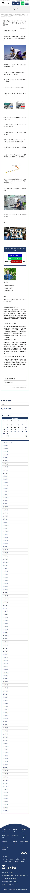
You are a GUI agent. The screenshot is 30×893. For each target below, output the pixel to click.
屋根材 (25, 387)
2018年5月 (5, 731)
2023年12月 (6, 525)
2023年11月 (5, 528)
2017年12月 (6, 746)
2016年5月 (5, 801)
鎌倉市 (22, 861)
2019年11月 (5, 675)
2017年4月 (5, 771)
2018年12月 (6, 709)
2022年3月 (5, 589)
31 (7, 433)
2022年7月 (5, 577)
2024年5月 (5, 510)
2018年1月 (5, 743)
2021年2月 (5, 629)
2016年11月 (5, 783)
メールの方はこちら (16, 255)
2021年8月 (5, 611)
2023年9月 (5, 534)
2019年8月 (5, 685)
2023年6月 (5, 543)
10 (7, 427)
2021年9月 (5, 608)
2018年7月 (5, 724)
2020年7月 (5, 651)
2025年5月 (5, 479)
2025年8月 (5, 470)
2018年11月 (5, 712)
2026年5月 (5, 445)
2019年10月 (6, 678)
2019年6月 (5, 691)
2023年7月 (5, 540)
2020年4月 (5, 660)
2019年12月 (6, 672)
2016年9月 (5, 789)
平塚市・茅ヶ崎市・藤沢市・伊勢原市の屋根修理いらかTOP (13, 14)
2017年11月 (5, 749)
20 (18, 429)
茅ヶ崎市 (5, 859)
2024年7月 (5, 507)
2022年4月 (5, 586)
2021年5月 (5, 620)
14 (22, 427)
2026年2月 (5, 454)
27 (18, 431)
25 (11, 431)
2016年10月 (6, 786)
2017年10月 (6, 752)
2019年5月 (5, 694)
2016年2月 (5, 807)
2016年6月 (5, 798)
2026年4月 (5, 448)
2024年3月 (5, 516)
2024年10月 (6, 497)
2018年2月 (5, 740)
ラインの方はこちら (16, 258)
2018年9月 (5, 718)
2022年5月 (5, 583)
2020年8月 (5, 648)
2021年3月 (5, 626)
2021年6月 (5, 617)
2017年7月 (5, 761)
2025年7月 (5, 473)
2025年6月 (5, 476)
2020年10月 (6, 642)
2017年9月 (5, 755)
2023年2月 (5, 556)
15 (26, 427)
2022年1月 (5, 596)
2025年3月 (5, 485)
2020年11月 (5, 639)
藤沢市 (12, 859)
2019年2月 (5, 703)
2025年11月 (5, 464)
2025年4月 (5, 482)
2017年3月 (5, 774)
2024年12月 (6, 491)
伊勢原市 (18, 859)
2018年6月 (5, 728)
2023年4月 (5, 550)
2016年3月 (5, 804)
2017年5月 (5, 767)
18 (11, 429)
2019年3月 (5, 700)
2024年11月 (5, 494)
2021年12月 (6, 599)
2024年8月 (5, 503)
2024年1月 (5, 522)
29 (26, 431)
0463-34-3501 (17, 261)
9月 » (26, 436)
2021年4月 (5, 623)
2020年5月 (5, 657)
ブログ (18, 387)
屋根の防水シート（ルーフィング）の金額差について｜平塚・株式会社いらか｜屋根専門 (14, 23)
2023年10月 (6, 531)
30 (4, 433)
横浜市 (11, 861)
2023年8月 (5, 537)
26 (15, 431)
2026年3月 (5, 451)
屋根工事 (21, 387)
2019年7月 (5, 688)
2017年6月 (5, 764)
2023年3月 (5, 553)
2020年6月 (5, 654)
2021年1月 (5, 632)
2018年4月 (5, 734)
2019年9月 (5, 682)
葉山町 (24, 859)
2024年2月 (5, 519)
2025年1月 (5, 488)
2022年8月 (5, 574)
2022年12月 (6, 562)
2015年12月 (6, 810)
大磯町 (5, 861)
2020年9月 (5, 645)
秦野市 (16, 861)
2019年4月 (5, 697)
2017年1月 (5, 777)
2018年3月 (5, 737)
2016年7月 (5, 795)
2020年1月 (5, 669)
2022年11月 (5, 565)
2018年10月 (6, 715)
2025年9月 (5, 467)
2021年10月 (6, 605)
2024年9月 (5, 500)
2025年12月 (6, 461)
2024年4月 (5, 513)
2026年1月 (5, 457)
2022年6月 (5, 580)
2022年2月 (5, 592)
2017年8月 (5, 758)
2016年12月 (6, 780)
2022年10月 (6, 568)
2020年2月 (5, 666)
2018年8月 (5, 721)
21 (22, 429)
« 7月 (7, 436)
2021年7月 (5, 614)
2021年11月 (5, 602)
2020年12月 (6, 635)
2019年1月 (5, 706)
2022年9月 (5, 571)
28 (22, 431)
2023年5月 (5, 546)
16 (4, 429)
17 (7, 429)
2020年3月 (5, 663)
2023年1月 (5, 559)
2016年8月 (5, 792)
